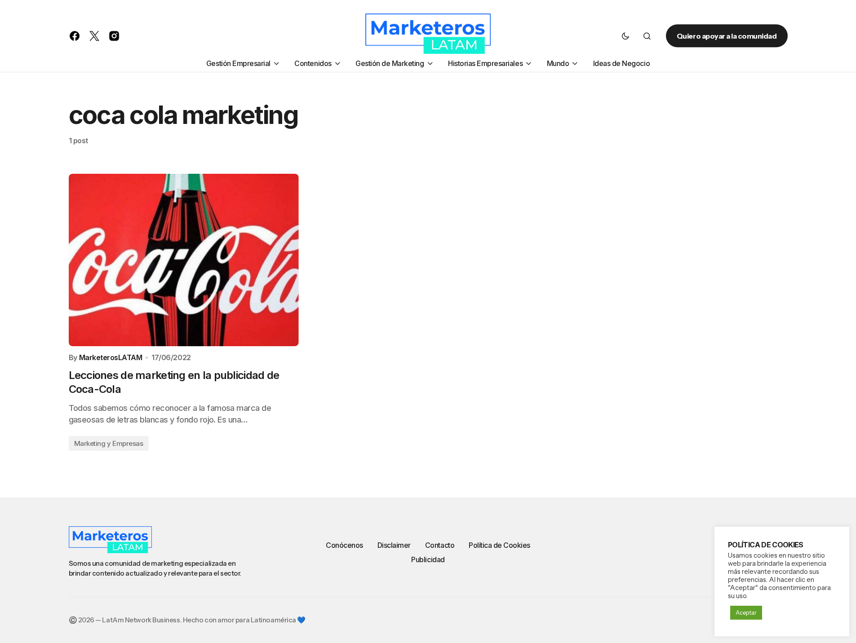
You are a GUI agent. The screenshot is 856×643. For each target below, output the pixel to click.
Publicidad (427, 559)
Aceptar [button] (746, 612)
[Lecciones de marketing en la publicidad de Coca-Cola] (184, 260)
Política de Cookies (499, 545)
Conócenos (344, 545)
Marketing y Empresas (108, 443)
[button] (625, 36)
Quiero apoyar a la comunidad (727, 35)
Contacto (439, 545)
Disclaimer (394, 545)
